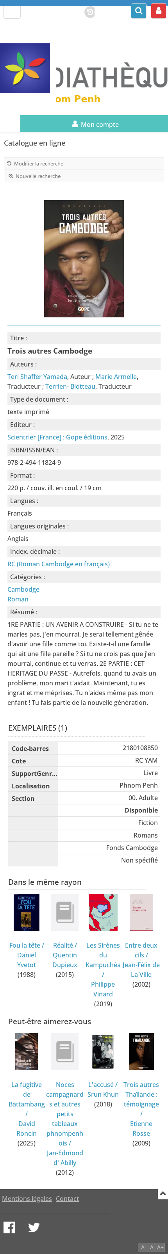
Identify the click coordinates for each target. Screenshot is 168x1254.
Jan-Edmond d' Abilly (65, 1158)
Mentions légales (27, 1198)
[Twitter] (34, 1227)
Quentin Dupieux (64, 960)
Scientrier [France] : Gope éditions (57, 437)
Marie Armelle (116, 376)
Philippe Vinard (103, 989)
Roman (18, 599)
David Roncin (26, 1128)
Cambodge (23, 589)
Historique (86, 10)
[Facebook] (9, 1227)
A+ (160, 1247)
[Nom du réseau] (28, 68)
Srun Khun (103, 1094)
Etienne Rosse (141, 1128)
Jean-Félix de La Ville (141, 970)
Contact (67, 1198)
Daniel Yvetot (26, 960)
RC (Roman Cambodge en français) (58, 564)
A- (144, 1247)
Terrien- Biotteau (70, 386)
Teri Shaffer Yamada (37, 376)
